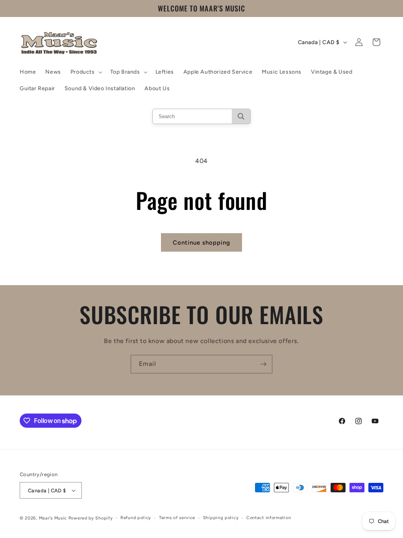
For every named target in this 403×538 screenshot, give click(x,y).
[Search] (241, 116)
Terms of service (177, 517)
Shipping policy (221, 517)
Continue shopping (201, 242)
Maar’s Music (53, 518)
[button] (85, 72)
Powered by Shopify (90, 518)
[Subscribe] (263, 364)
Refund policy (135, 517)
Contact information (268, 517)
